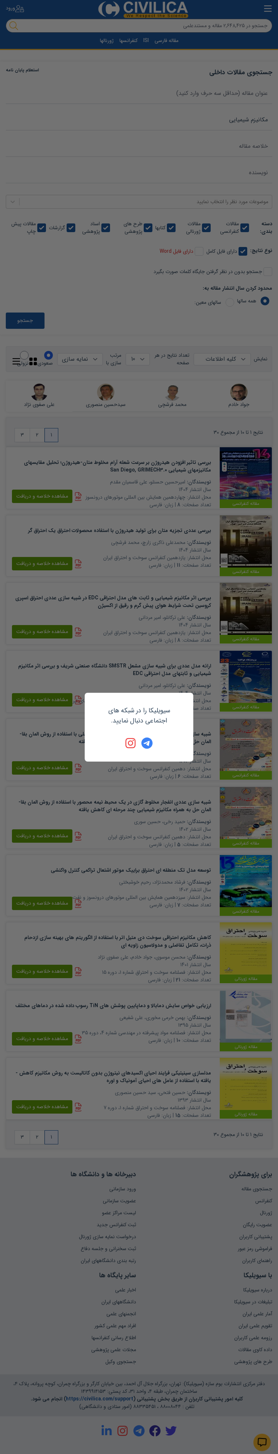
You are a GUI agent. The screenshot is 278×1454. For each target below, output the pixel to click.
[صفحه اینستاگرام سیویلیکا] (131, 743)
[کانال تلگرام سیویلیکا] (147, 743)
